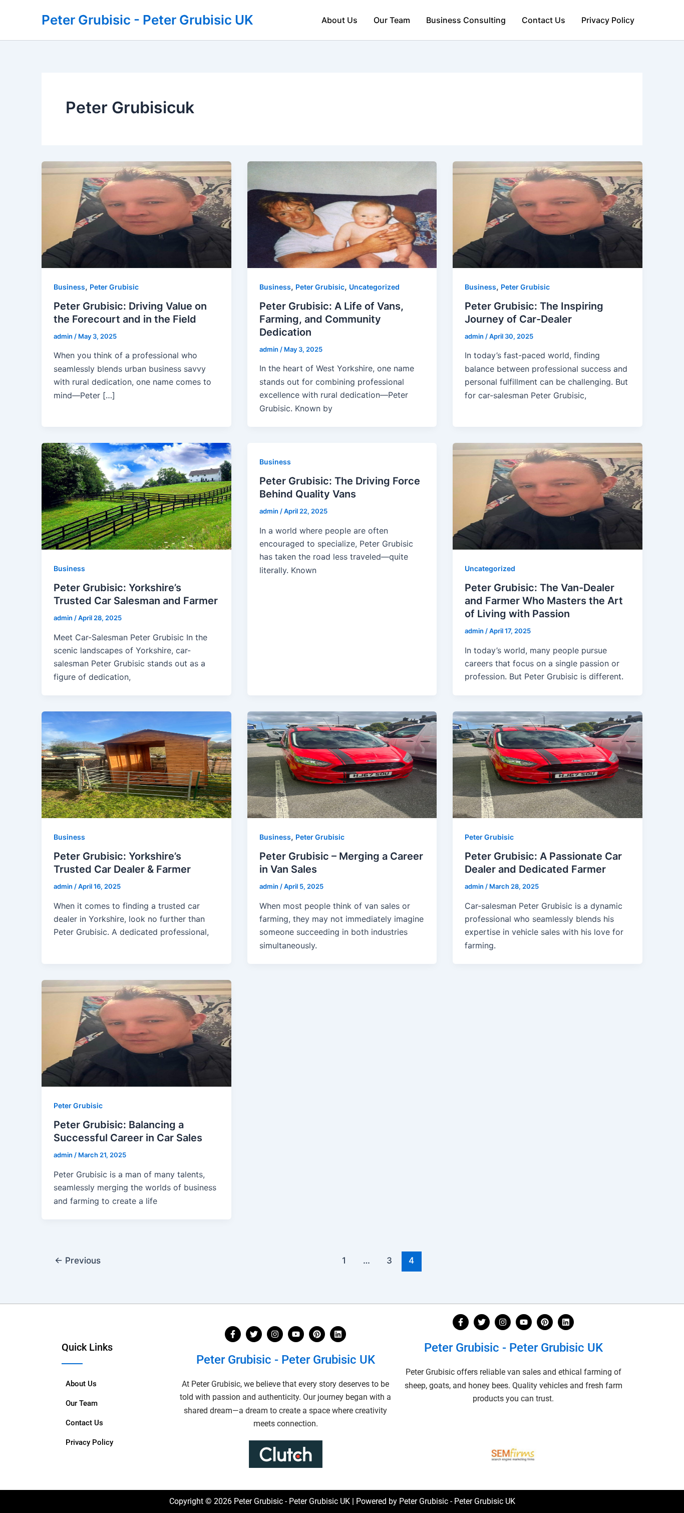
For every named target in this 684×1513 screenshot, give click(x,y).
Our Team (392, 20)
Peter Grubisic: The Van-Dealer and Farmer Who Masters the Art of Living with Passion (544, 601)
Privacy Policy (607, 20)
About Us (339, 20)
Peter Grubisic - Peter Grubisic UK (147, 20)
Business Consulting (466, 20)
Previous (78, 1260)
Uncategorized (374, 287)
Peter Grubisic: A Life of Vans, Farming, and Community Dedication (331, 319)
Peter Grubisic (114, 287)
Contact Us (543, 20)
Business (69, 287)
